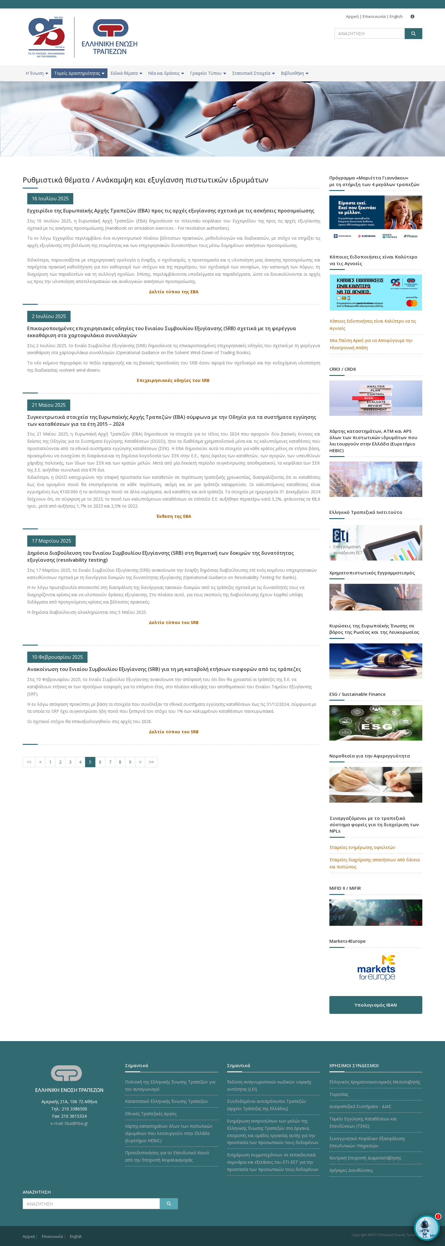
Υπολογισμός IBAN (375, 1005)
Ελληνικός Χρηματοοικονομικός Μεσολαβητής (374, 1082)
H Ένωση (35, 73)
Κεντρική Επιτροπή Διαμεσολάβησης (365, 1158)
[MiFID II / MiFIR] (376, 907)
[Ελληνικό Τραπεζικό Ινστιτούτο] (376, 543)
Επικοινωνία (374, 16)
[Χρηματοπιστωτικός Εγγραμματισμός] (376, 591)
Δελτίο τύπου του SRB (174, 622)
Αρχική (352, 16)
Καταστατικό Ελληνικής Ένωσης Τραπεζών (166, 1101)
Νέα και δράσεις (164, 73)
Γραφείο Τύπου (206, 73)
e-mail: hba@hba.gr (69, 1123)
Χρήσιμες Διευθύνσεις (351, 1170)
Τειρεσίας (338, 1094)
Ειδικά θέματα (124, 73)
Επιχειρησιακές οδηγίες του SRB (174, 380)
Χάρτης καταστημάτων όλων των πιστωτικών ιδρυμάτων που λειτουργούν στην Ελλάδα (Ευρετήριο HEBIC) (169, 1133)
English (396, 16)
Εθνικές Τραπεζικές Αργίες (150, 1113)
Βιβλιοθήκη (292, 73)
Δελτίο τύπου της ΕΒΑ (174, 291)
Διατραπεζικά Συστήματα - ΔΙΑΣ (360, 1106)
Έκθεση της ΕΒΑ (173, 516)
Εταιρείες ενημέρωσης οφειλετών (362, 847)
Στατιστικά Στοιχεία (251, 73)
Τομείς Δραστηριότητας (77, 73)
